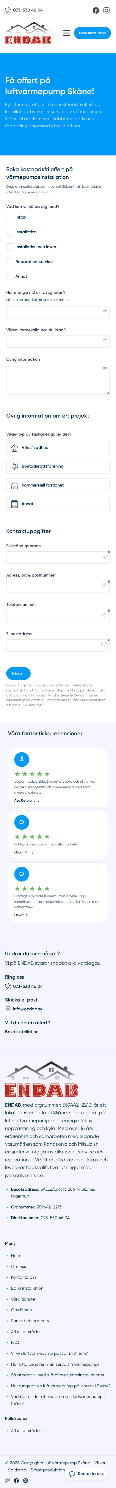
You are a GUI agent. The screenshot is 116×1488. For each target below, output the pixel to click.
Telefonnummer (21, 604)
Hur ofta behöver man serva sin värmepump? (55, 1364)
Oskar (18, 915)
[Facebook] (96, 11)
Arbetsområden (26, 1331)
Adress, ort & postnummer (31, 575)
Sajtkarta (17, 1470)
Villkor (100, 1462)
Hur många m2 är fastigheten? (35, 292)
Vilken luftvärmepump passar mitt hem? (49, 1353)
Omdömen (21, 1309)
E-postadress (19, 633)
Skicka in (18, 673)
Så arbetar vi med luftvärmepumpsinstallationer (57, 1375)
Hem (15, 1255)
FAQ (15, 1342)
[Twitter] (25, 1480)
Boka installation (92, 33)
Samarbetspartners (30, 1320)
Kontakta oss (24, 1277)
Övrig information (23, 359)
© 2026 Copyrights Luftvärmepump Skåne (47, 1462)
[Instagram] (106, 10)
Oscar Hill (21, 852)
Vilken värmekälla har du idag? (36, 330)
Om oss (18, 1266)
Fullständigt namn (23, 545)
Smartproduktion (48, 1470)
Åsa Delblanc (24, 800)
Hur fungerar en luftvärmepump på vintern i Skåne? (61, 1385)
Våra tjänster (23, 1299)
